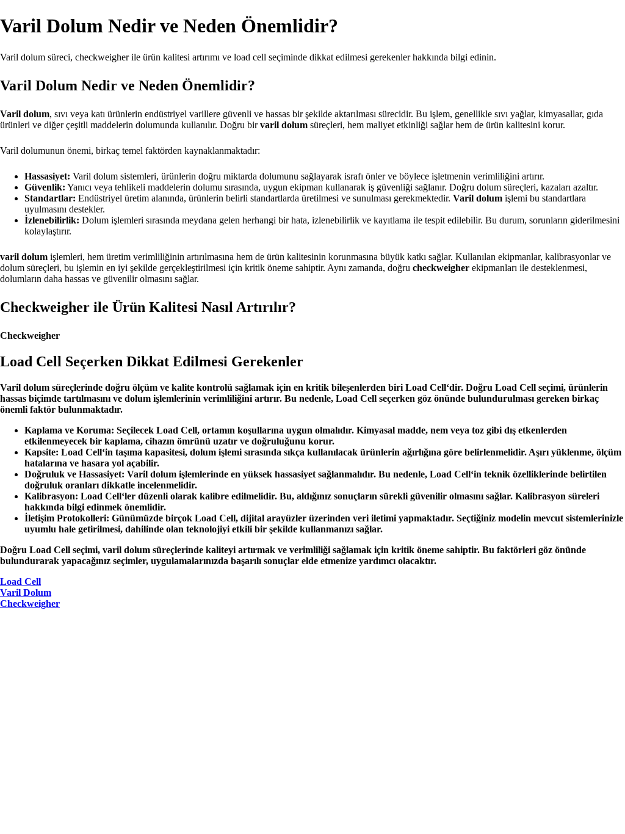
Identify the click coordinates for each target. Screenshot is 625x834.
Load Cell (20, 581)
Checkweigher (30, 603)
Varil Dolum (25, 592)
